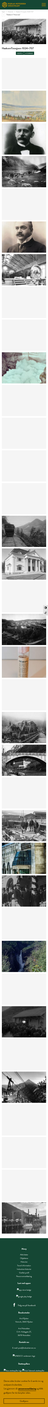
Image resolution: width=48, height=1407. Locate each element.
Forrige (29, 53)
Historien (24, 1261)
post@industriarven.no (27, 1347)
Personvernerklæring (24, 1276)
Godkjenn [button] (24, 1401)
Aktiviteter (24, 1254)
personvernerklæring (27, 1388)
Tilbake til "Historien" (13, 14)
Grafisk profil (24, 1272)
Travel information (24, 1265)
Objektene (24, 1258)
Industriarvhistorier (24, 1269)
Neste (19, 53)
